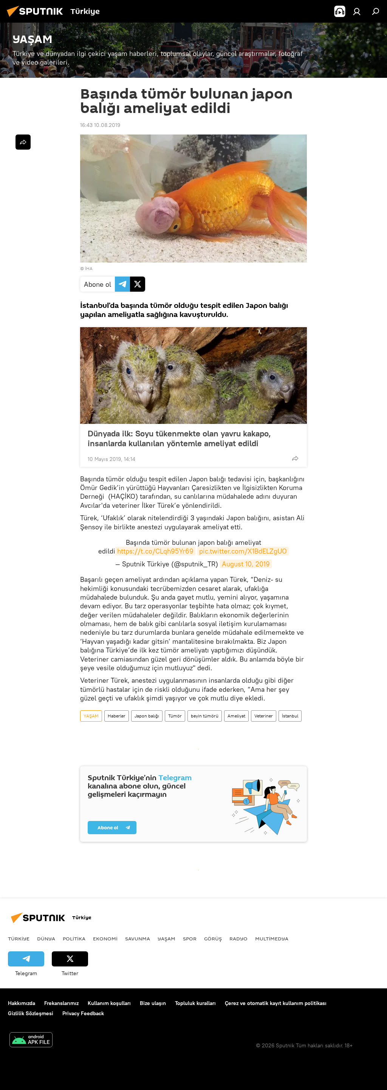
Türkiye (18, 938)
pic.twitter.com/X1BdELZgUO (243, 551)
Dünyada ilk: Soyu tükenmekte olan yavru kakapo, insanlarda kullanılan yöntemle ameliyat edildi (179, 438)
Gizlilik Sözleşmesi (30, 1013)
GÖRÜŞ (213, 938)
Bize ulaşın (153, 1003)
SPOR (190, 938)
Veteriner (263, 716)
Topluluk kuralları (195, 1003)
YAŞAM (91, 716)
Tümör (175, 716)
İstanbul (290, 716)
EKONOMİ (105, 938)
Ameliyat (236, 716)
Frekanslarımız (61, 1003)
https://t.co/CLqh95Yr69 (155, 551)
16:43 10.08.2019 (100, 125)
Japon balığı (147, 716)
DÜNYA (46, 938)
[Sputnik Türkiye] (37, 17)
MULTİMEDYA (271, 938)
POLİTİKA (74, 938)
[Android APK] (31, 1040)
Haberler (116, 716)
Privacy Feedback (83, 1013)
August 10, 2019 (246, 564)
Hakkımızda (21, 1003)
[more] (295, 458)
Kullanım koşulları (109, 1003)
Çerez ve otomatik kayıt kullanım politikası (276, 1003)
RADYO (238, 938)
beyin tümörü (204, 716)
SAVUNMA (137, 938)
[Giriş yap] (356, 11)
